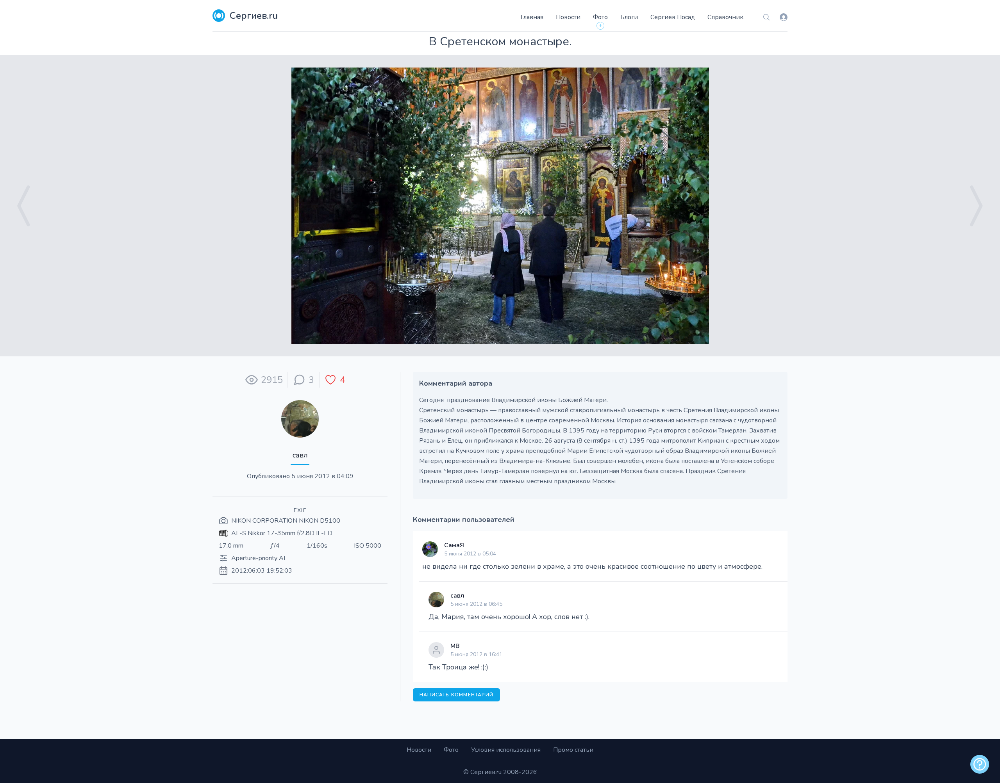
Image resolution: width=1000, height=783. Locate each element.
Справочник (725, 17)
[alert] (979, 764)
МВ (455, 646)
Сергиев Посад (672, 17)
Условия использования (506, 750)
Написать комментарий (456, 695)
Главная (532, 17)
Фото (600, 17)
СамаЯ (454, 545)
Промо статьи (573, 750)
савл (300, 455)
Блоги (629, 17)
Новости (568, 17)
